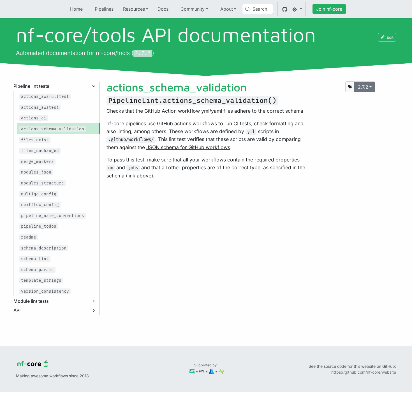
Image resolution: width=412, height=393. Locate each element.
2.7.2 (363, 87)
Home (76, 9)
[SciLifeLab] (221, 371)
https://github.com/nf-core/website (363, 372)
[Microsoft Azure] (211, 371)
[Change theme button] (297, 9)
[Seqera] (192, 371)
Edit (390, 37)
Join (329, 9)
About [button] (226, 9)
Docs (163, 9)
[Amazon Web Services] (201, 371)
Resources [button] (134, 9)
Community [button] (192, 9)
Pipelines (104, 9)
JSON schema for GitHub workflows (188, 147)
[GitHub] (285, 9)
